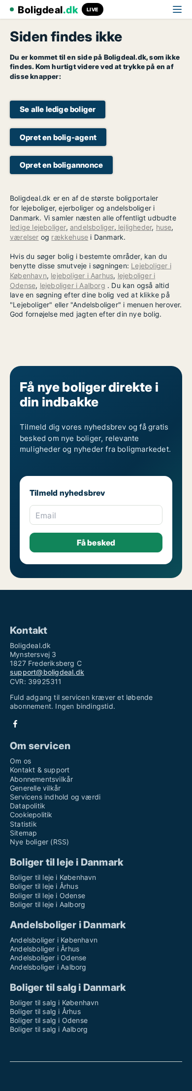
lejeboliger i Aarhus (82, 275)
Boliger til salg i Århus (45, 1011)
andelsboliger (92, 227)
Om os (20, 761)
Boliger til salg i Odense (49, 1020)
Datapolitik (27, 805)
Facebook (15, 724)
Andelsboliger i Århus (44, 949)
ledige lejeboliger (38, 227)
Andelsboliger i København (53, 940)
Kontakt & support (39, 769)
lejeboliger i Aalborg (72, 285)
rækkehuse (69, 237)
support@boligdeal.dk (47, 672)
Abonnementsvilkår (41, 779)
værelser (24, 237)
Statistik (23, 824)
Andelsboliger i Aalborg (48, 967)
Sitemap (23, 833)
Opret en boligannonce (61, 165)
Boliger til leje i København (53, 877)
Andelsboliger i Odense (48, 957)
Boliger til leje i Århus (44, 886)
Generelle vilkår (35, 788)
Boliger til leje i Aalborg (47, 904)
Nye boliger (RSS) (39, 841)
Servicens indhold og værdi (55, 797)
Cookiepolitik (31, 814)
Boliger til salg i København (54, 1002)
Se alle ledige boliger (58, 109)
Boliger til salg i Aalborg (49, 1029)
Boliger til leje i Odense (47, 895)
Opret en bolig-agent (58, 137)
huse (164, 227)
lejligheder (134, 227)
